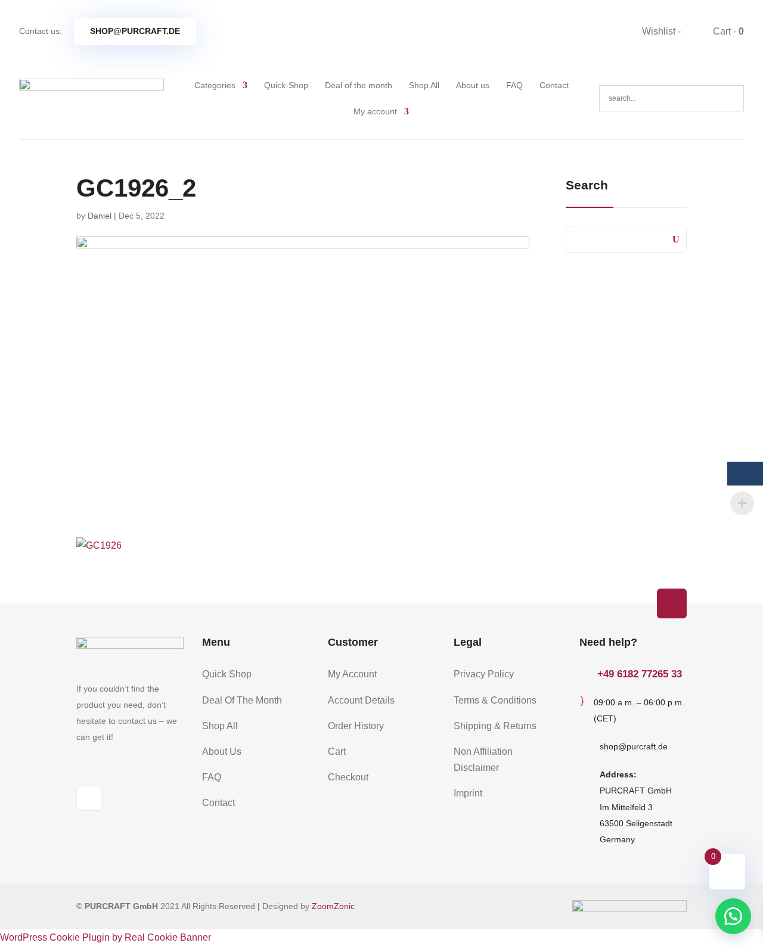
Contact (554, 85)
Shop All (424, 85)
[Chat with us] (733, 916)
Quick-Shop (286, 85)
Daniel (99, 215)
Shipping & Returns (495, 726)
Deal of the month (358, 85)
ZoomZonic (333, 906)
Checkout (348, 777)
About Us (221, 751)
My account (375, 111)
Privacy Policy (484, 674)
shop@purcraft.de (135, 31)
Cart (337, 751)
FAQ (514, 85)
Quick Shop (227, 674)
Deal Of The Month (242, 700)
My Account (352, 674)
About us (472, 85)
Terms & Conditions (495, 700)
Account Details (361, 700)
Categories (214, 85)
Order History (356, 726)
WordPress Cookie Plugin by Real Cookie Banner (105, 937)
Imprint (468, 793)
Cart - (727, 31)
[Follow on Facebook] (88, 798)
